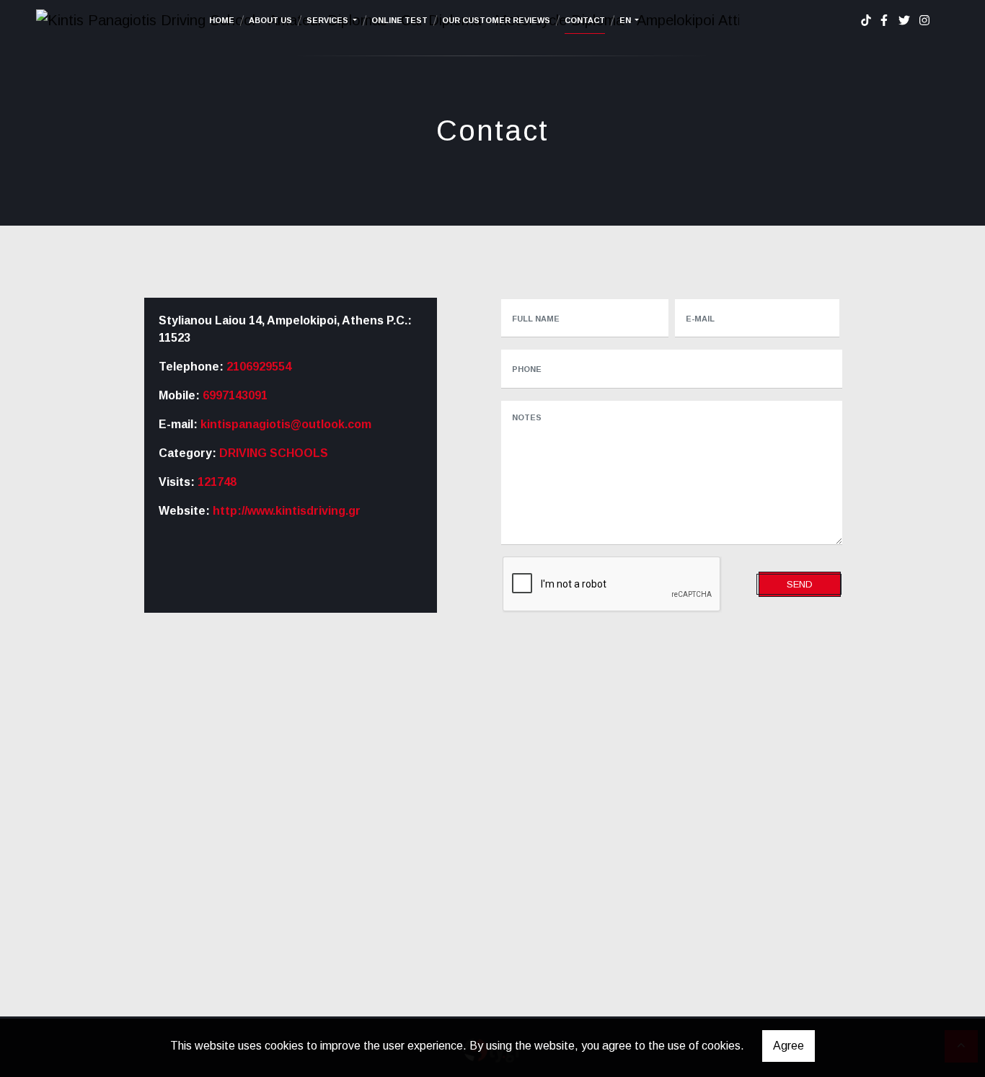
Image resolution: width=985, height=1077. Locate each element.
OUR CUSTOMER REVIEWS (496, 20)
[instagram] (924, 20)
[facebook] (884, 20)
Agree (788, 1046)
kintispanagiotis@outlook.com (285, 424)
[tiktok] (866, 20)
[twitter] (904, 20)
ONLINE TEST (399, 20)
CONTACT (585, 20)
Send (800, 584)
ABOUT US (270, 20)
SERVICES (328, 20)
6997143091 (235, 395)
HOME (221, 20)
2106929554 (258, 366)
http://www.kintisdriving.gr (287, 511)
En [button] (626, 20)
